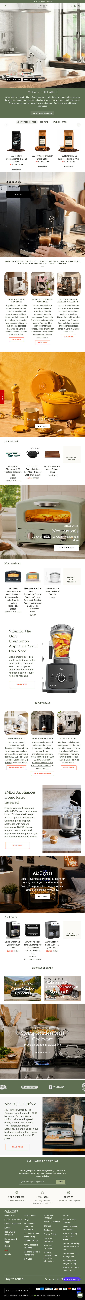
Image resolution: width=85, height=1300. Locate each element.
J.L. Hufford (12, 1295)
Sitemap (47, 1226)
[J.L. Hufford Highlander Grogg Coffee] (43, 141)
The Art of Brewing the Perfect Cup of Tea (71, 1247)
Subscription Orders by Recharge (29, 1227)
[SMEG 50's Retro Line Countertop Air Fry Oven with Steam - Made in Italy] (33, 930)
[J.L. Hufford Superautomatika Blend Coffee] (16, 141)
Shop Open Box (16, 767)
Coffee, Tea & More (13, 1219)
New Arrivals (30, 80)
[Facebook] (46, 1279)
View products (66, 548)
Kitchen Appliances (12, 1224)
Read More (17, 1147)
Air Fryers (10, 917)
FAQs (26, 1219)
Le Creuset (11, 441)
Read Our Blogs (31, 1241)
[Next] (79, 125)
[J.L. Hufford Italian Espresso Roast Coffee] (69, 141)
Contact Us (48, 1230)
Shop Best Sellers (42, 113)
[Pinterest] (58, 1279)
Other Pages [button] (30, 1216)
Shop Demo (68, 767)
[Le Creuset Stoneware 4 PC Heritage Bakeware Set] (13, 454)
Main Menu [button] (9, 1216)
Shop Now (16, 339)
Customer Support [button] (49, 1217)
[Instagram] (62, 1279)
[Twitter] (50, 1279)
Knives (7, 1228)
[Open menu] (6, 6)
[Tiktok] (54, 1279)
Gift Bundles (13, 80)
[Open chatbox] (80, 1295)
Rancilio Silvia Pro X (67, 760)
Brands (7, 1254)
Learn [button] (66, 1216)
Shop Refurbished (42, 773)
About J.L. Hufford (52, 1222)
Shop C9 (18, 194)
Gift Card (28, 1259)
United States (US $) (16, 1290)
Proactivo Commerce (50, 1295)
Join (60, 1182)
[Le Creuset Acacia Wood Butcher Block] (52, 454)
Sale (6, 1250)
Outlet (7, 1246)
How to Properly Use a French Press (70, 1236)
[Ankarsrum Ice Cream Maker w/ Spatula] (52, 576)
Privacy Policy (50, 1234)
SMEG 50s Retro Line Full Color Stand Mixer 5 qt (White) (16, 760)
